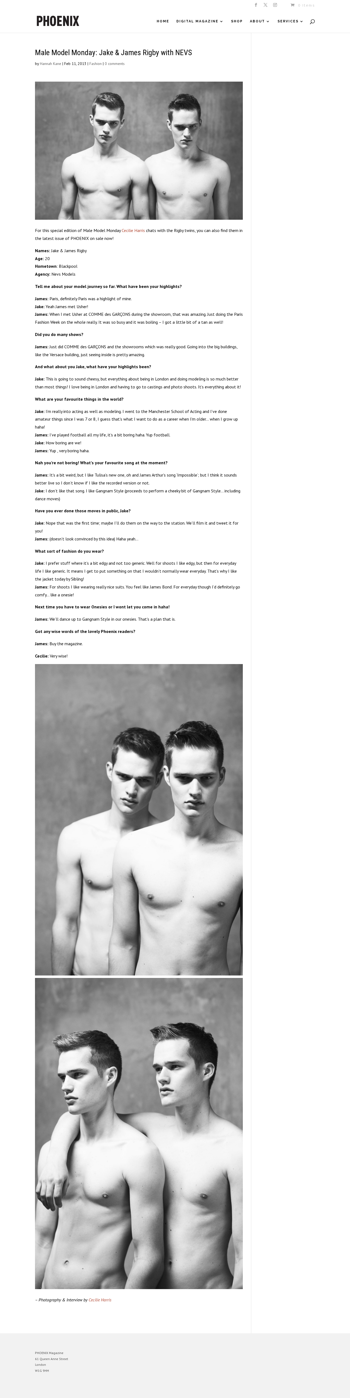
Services (288, 21)
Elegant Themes (60, 1389)
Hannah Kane (50, 63)
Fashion (95, 63)
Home (163, 21)
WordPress (94, 1389)
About (257, 21)
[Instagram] (275, 6)
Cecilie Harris (133, 230)
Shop (237, 21)
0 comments (115, 63)
